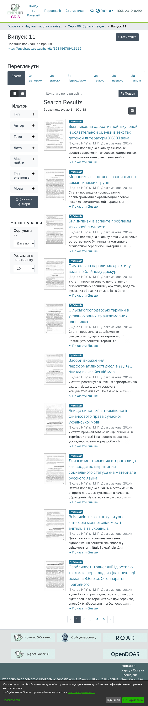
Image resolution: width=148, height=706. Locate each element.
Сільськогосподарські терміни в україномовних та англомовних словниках (99, 316)
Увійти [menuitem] (106, 11)
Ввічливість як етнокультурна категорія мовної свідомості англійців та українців (96, 522)
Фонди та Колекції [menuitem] (33, 11)
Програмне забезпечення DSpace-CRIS (68, 679)
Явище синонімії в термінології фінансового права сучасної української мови (98, 416)
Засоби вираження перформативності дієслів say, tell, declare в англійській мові (101, 366)
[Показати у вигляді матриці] (22, 93)
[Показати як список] (14, 93)
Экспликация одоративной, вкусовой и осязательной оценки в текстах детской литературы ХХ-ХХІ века (103, 132)
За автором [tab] (35, 78)
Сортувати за (23, 233)
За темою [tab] (99, 78)
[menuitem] (97, 10)
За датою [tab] (55, 78)
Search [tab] (16, 76)
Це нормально (133, 700)
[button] (83, 162)
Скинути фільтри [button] (25, 201)
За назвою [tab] (117, 78)
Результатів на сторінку (23, 258)
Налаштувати (11, 700)
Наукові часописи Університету (44, 26)
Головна (14, 26)
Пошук (129, 94)
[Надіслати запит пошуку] (92, 10)
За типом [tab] (136, 78)
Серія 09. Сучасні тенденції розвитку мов (87, 26)
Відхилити (113, 700)
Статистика (127, 37)
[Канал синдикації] (132, 111)
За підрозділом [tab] (77, 78)
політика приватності (81, 692)
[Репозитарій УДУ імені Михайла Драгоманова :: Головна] (15, 11)
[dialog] (74, 693)
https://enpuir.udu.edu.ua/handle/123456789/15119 (45, 49)
